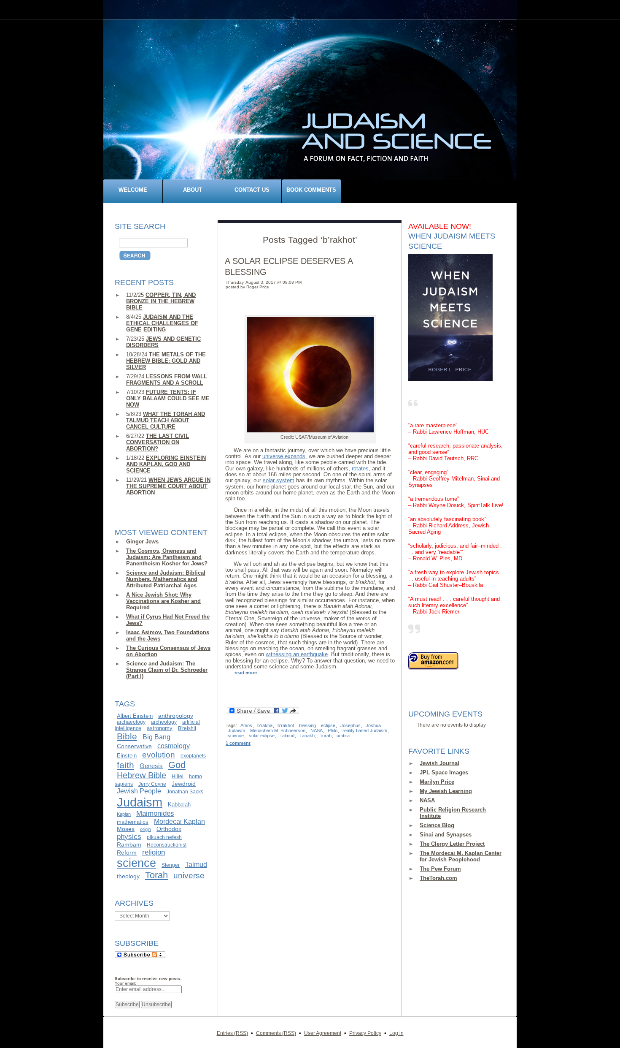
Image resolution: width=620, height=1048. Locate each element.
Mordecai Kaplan (179, 821)
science (136, 863)
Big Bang (156, 737)
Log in (396, 1033)
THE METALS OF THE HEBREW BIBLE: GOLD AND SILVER (166, 360)
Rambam (129, 844)
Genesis (151, 766)
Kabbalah (179, 804)
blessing (307, 725)
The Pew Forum (440, 869)
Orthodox (168, 828)
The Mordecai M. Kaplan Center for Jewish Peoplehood (460, 856)
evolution (158, 754)
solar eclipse (262, 735)
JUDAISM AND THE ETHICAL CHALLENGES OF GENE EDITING (162, 323)
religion (153, 852)
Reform (127, 852)
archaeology (131, 722)
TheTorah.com (438, 878)
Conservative (134, 746)
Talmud (196, 864)
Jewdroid (184, 783)
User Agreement (322, 1033)
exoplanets (193, 756)
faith (125, 765)
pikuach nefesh (164, 837)
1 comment (238, 743)
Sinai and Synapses (446, 834)
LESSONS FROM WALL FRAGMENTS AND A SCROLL (166, 379)
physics (129, 836)
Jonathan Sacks (185, 792)
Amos (246, 725)
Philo (332, 730)
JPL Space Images (444, 772)
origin (145, 829)
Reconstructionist (166, 845)
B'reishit (187, 728)
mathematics (132, 822)
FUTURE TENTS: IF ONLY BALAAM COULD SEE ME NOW (168, 398)
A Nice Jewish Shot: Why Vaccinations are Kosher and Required (163, 601)
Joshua (373, 725)
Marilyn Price (437, 782)
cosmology (173, 745)
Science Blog (437, 825)
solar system (278, 480)
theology (128, 876)
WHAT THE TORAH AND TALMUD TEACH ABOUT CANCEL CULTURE (165, 420)
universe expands (283, 456)
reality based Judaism (364, 730)
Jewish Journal (439, 763)
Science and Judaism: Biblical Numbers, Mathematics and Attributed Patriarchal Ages (165, 579)
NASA (427, 800)
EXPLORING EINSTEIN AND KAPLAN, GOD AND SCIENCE (166, 464)
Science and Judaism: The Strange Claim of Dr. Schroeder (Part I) (167, 669)
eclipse (328, 725)
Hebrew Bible (141, 775)
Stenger (171, 865)
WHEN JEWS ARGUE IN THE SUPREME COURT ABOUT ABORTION (168, 486)
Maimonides (155, 813)
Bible (127, 736)
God (177, 765)
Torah (156, 875)
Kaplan (124, 814)
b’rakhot (286, 725)
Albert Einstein (135, 716)
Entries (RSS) (232, 1033)
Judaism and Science (314, 103)
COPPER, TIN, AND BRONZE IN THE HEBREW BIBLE (161, 301)
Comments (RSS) (276, 1033)
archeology (164, 722)
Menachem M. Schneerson (277, 730)
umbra (343, 735)
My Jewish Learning (446, 791)
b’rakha (264, 725)
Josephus (350, 725)
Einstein (127, 755)
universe (189, 875)
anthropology (175, 715)
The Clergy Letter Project (452, 844)
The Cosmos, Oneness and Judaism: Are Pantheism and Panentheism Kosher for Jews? (167, 557)
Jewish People (139, 791)
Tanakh (307, 735)
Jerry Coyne (152, 784)
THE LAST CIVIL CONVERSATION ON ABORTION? (157, 442)
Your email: (125, 983)
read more (246, 672)
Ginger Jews (142, 541)
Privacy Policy (365, 1033)
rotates (360, 468)
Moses (126, 828)
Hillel (177, 776)
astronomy (160, 728)
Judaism (139, 802)
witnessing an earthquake (297, 654)
